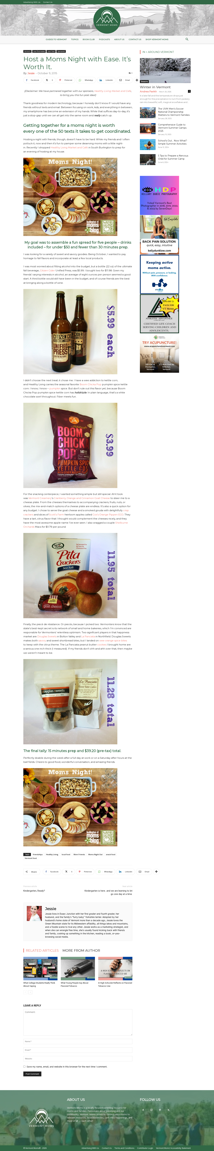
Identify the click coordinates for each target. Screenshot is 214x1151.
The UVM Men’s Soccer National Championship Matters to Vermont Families (174, 111)
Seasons (144, 81)
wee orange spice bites (113, 640)
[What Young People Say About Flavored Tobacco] (78, 968)
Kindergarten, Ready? (34, 890)
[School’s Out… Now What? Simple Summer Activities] (148, 144)
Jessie (31, 73)
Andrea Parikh (148, 91)
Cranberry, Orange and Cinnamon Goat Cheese (82, 498)
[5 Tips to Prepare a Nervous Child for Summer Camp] (148, 159)
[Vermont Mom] (107, 20)
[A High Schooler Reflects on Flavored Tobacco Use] (115, 968)
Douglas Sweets (46, 636)
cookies (101, 644)
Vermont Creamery (40, 498)
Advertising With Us (31, 2)
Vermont (27, 51)
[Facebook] (143, 1110)
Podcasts (104, 39)
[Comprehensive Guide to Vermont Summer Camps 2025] (148, 128)
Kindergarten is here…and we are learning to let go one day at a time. (108, 892)
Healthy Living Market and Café (69, 147)
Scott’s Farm (56, 514)
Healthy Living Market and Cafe (112, 91)
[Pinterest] (160, 1110)
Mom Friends (79, 854)
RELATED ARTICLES (42, 950)
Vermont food (31, 858)
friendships (38, 854)
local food (66, 854)
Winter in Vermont (155, 87)
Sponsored (61, 51)
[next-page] (30, 992)
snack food (110, 854)
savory (42, 640)
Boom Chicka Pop (90, 384)
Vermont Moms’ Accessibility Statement (173, 1148)
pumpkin (54, 388)
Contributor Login (145, 1148)
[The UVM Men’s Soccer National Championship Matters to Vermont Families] (148, 112)
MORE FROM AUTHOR (81, 950)
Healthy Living (52, 854)
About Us (119, 39)
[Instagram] (151, 1110)
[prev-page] (25, 992)
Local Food (51, 51)
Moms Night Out (95, 854)
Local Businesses (39, 51)
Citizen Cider (47, 270)
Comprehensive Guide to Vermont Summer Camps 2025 (172, 127)
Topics (74, 39)
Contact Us (47, 2)
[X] (168, 1110)
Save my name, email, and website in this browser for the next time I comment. (67, 1066)
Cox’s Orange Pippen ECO (108, 514)
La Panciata (88, 636)
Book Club (89, 39)
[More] (137, 80)
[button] (187, 39)
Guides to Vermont (56, 39)
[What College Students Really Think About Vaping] (40, 968)
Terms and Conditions (124, 1148)
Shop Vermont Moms (157, 39)
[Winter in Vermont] (165, 70)
